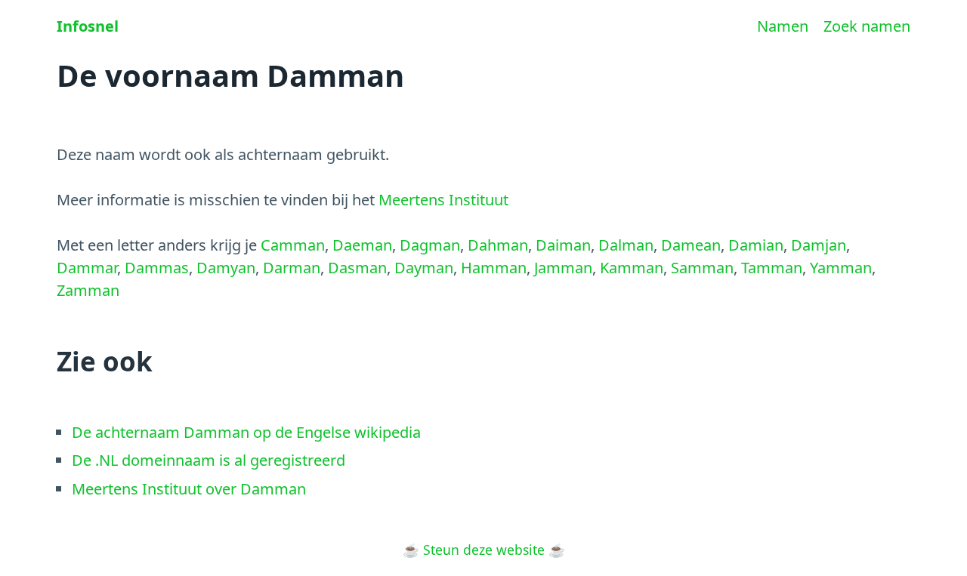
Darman (291, 267)
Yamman (841, 267)
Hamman (494, 267)
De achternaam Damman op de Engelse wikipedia (246, 432)
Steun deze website (484, 550)
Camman (293, 245)
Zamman (88, 290)
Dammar (87, 267)
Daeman (362, 245)
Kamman (631, 267)
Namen (782, 26)
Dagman (430, 245)
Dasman (357, 267)
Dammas (157, 267)
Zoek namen (866, 26)
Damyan (225, 267)
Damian (755, 245)
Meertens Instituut (443, 199)
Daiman (563, 245)
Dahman (498, 245)
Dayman (423, 267)
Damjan (818, 245)
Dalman (625, 245)
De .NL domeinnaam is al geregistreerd (208, 460)
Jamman (563, 267)
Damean (691, 245)
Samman (702, 267)
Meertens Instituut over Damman (189, 489)
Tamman (771, 267)
